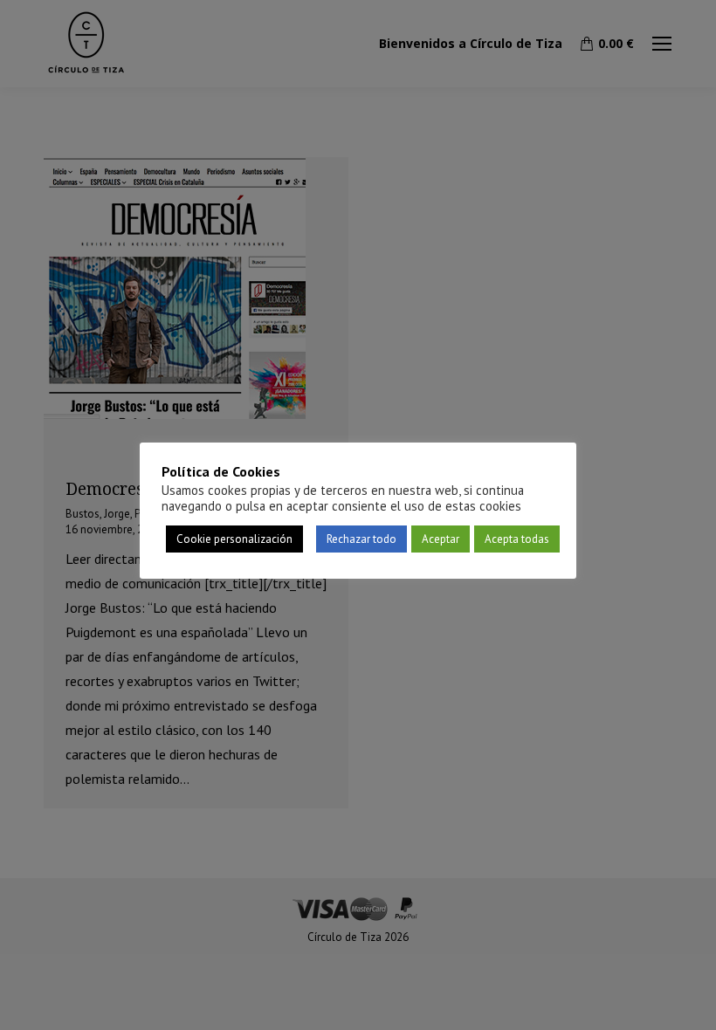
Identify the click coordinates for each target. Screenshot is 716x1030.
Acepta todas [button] (517, 539)
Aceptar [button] (440, 539)
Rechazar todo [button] (361, 539)
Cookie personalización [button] (234, 539)
